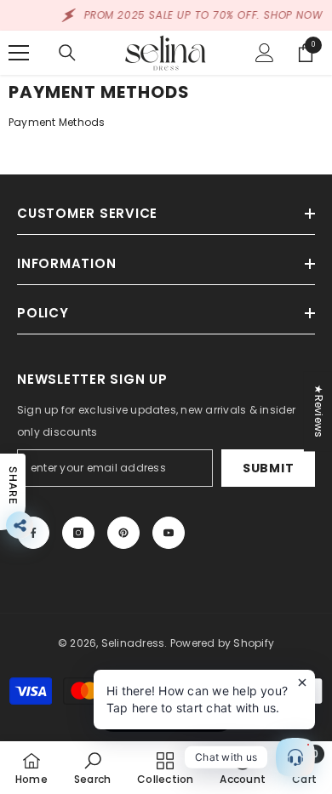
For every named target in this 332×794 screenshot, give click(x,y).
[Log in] (264, 52)
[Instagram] (78, 533)
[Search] (67, 53)
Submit (268, 468)
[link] (92, 768)
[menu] (19, 53)
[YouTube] (168, 533)
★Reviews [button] (319, 411)
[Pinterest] (123, 533)
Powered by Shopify (222, 643)
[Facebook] (33, 533)
